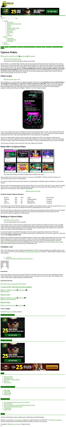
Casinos (6, 21)
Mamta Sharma (21, 290)
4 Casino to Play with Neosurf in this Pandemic (16, 287)
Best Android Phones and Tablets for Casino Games (20, 258)
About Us (6, 381)
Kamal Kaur (23, 56)
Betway (8, 257)
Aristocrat (9, 35)
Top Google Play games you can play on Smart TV (17, 402)
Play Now (6, 44)
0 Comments (31, 56)
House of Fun (7, 394)
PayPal (9, 26)
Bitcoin (9, 25)
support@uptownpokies (32, 251)
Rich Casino (7, 390)
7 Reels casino (7, 393)
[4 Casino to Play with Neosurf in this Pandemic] (13, 284)
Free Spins (9, 31)
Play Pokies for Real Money (14, 23)
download (6, 242)
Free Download (11, 29)
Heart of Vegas (5, 302)
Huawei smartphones (56, 420)
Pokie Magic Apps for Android (12, 379)
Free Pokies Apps (8, 378)
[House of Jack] (5, 291)
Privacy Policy (7, 382)
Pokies (5, 37)
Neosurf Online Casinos (13, 28)
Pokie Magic (10, 38)
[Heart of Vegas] (8, 299)
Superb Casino (7, 409)
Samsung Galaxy (17, 420)
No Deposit (10, 32)
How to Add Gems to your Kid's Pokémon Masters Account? (19, 405)
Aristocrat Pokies (11, 39)
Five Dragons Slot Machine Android (13, 406)
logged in (9, 311)
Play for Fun (10, 22)
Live (8, 34)
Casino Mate (7, 391)
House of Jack (5, 295)
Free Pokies (10, 41)
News (5, 42)
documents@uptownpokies (53, 242)
